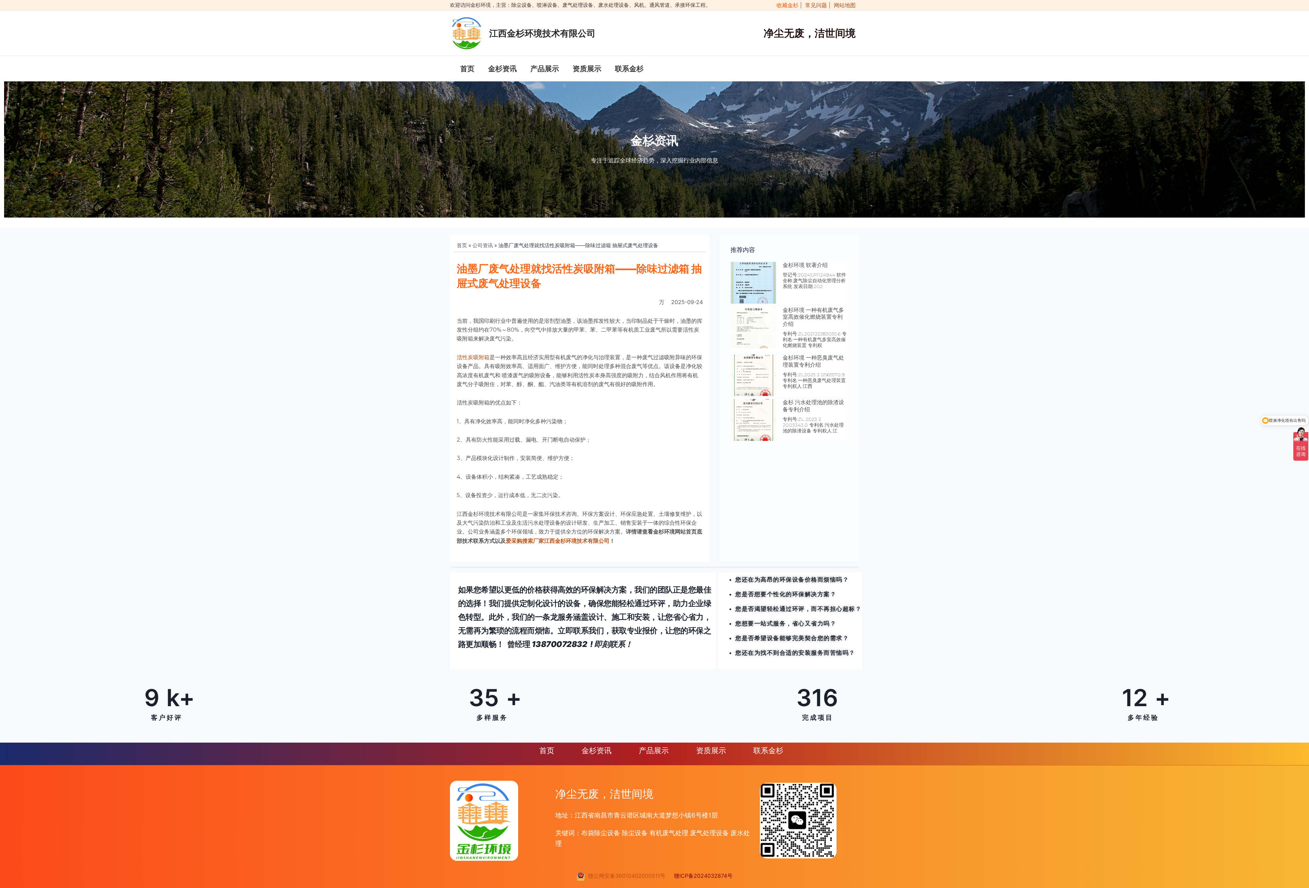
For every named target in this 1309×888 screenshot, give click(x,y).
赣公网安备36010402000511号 (625, 875)
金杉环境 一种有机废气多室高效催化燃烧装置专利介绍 (813, 317)
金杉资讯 (502, 68)
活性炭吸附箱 (473, 357)
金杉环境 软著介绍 (805, 265)
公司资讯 (482, 245)
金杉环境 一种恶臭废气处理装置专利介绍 (813, 361)
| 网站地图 (842, 5)
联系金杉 (629, 68)
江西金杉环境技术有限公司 (542, 33)
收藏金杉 (785, 5)
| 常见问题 (814, 5)
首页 (467, 68)
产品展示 (544, 68)
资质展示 (587, 68)
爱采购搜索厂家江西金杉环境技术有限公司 (558, 541)
